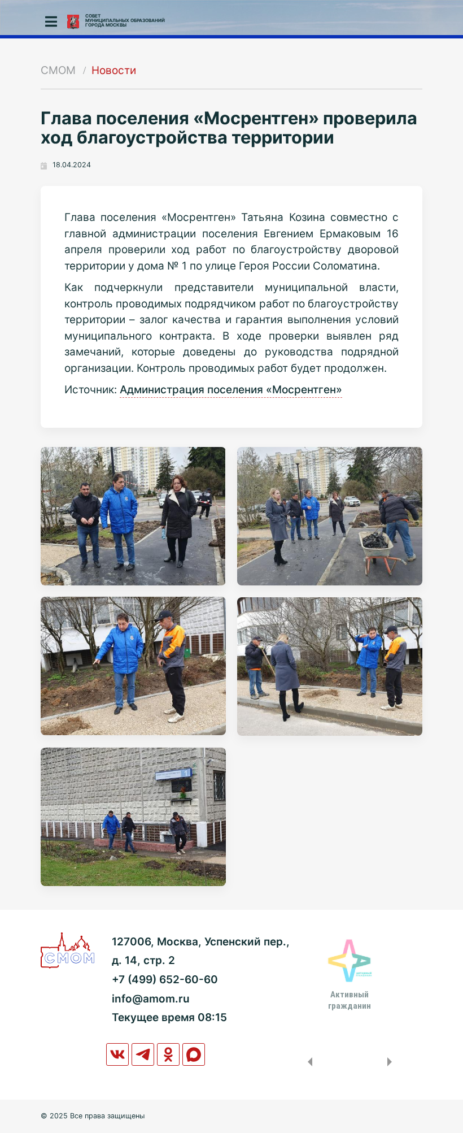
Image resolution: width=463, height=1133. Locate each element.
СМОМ (58, 70)
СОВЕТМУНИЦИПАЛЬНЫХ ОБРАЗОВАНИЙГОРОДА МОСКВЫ (125, 20)
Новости (113, 70)
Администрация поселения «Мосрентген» (231, 389)
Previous (307, 1061)
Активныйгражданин (349, 1000)
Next (391, 1061)
